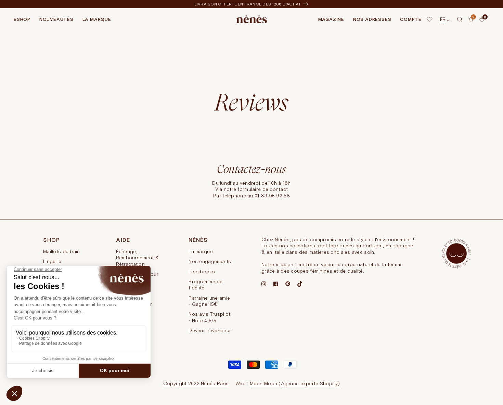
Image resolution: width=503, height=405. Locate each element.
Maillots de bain (61, 251)
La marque (201, 251)
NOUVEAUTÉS (56, 19)
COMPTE (411, 19)
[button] (459, 19)
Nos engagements (210, 261)
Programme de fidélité (205, 284)
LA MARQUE (96, 19)
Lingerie (52, 261)
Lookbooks (202, 271)
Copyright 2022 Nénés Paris (196, 383)
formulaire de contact (262, 189)
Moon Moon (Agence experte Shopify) (295, 383)
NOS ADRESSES (372, 19)
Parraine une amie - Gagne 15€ (209, 301)
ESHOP (22, 19)
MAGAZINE (331, 19)
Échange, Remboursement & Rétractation (137, 258)
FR (443, 19)
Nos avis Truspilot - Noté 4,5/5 (209, 317)
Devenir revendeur (210, 330)
